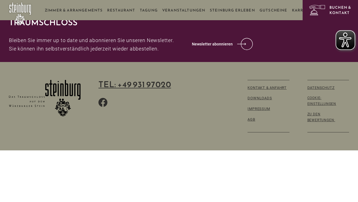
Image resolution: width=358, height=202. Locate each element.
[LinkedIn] (143, 102)
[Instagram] (129, 102)
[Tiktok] (116, 102)
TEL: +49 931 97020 (134, 84)
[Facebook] (102, 102)
